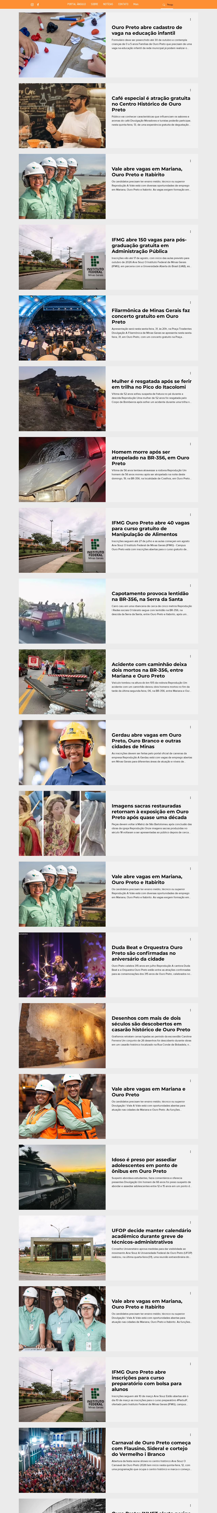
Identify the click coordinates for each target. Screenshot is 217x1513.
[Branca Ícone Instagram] (32, 4)
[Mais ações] (192, 19)
